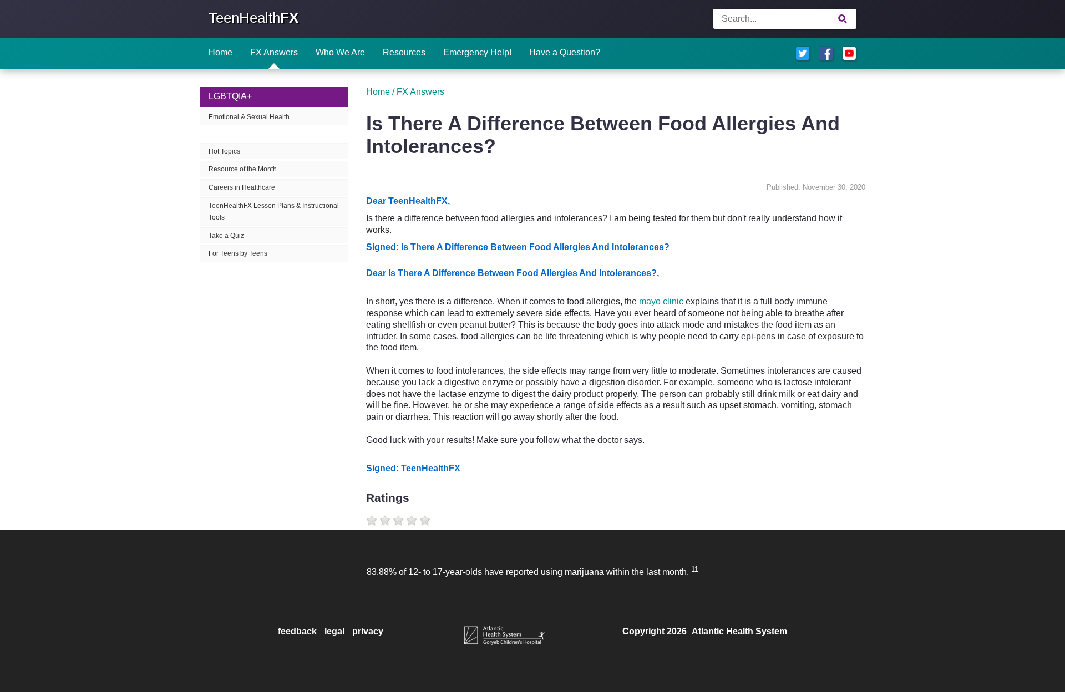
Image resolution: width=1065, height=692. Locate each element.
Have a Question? (564, 52)
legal (334, 631)
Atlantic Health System (739, 631)
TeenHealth (253, 17)
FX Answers (274, 52)
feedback (297, 631)
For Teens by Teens (238, 253)
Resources (404, 52)
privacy (367, 631)
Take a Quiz (226, 236)
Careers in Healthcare (242, 187)
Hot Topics (224, 151)
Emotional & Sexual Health (249, 117)
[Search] (842, 19)
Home (220, 52)
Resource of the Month (243, 169)
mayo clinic (661, 301)
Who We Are (340, 52)
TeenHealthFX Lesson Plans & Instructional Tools (274, 211)
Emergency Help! (477, 52)
